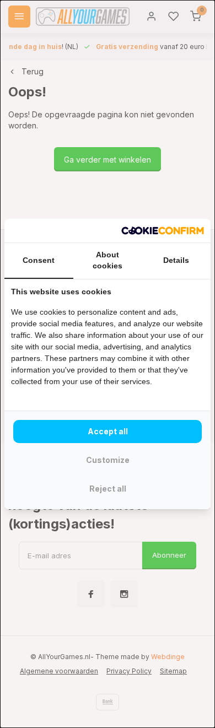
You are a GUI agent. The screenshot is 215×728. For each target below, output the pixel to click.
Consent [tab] (39, 260)
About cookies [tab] (107, 260)
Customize (108, 460)
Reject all (107, 488)
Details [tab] (176, 260)
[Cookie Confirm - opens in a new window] (162, 230)
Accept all (108, 431)
